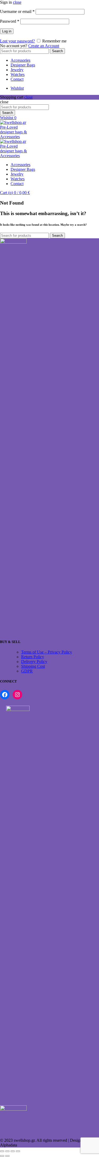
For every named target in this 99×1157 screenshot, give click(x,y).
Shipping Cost (33, 666)
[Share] (7, 1151)
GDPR (27, 671)
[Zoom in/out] (18, 1151)
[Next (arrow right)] (7, 1156)
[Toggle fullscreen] (13, 1151)
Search (57, 51)
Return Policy (32, 657)
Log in (6, 31)
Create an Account (43, 45)
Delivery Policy (34, 661)
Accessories (20, 60)
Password (9, 21)
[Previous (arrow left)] (2, 1156)
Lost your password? (17, 41)
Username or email (17, 11)
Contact (17, 79)
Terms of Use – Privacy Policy (46, 652)
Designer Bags (23, 65)
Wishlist (17, 88)
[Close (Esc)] (2, 1151)
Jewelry (17, 69)
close (17, 2)
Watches (18, 74)
